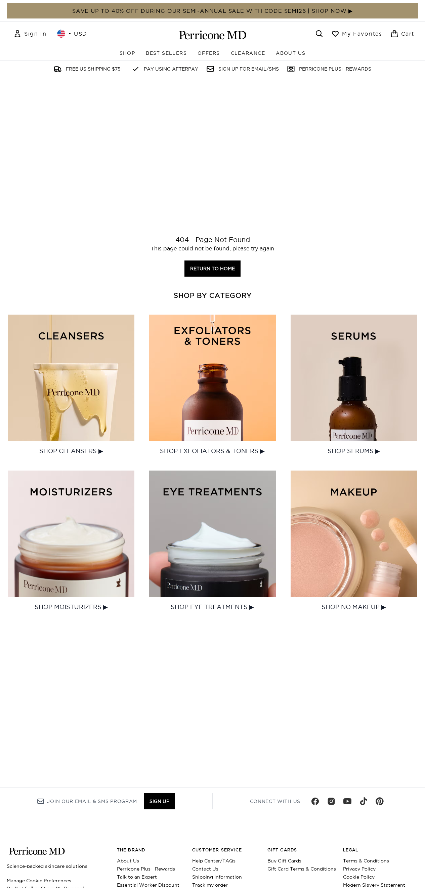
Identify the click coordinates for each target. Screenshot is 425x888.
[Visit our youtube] (347, 801)
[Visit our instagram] (331, 801)
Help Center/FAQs (214, 860)
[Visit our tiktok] (363, 801)
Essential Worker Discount (148, 885)
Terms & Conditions (366, 860)
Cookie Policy (359, 877)
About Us (128, 860)
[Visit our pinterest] (380, 801)
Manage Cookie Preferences (39, 880)
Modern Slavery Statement (374, 885)
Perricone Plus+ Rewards (146, 869)
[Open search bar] (319, 34)
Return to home (212, 268)
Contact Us (205, 869)
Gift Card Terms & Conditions (301, 869)
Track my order (210, 885)
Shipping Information (217, 877)
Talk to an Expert (137, 877)
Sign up (159, 801)
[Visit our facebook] (315, 801)
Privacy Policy (359, 869)
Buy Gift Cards (284, 860)
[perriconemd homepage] (212, 35)
